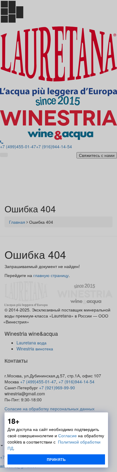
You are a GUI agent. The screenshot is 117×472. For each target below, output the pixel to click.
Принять (56, 459)
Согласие (67, 435)
